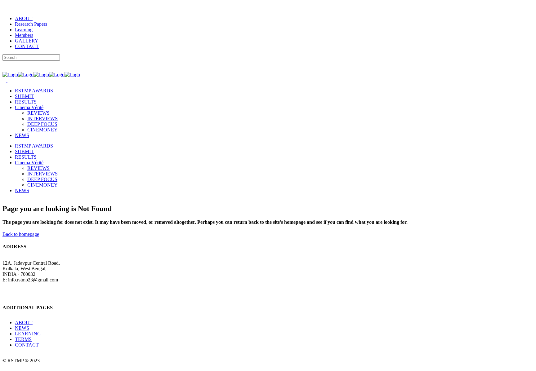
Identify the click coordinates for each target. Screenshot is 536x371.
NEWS (22, 328)
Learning (24, 29)
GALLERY (26, 40)
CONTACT (27, 46)
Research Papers (31, 24)
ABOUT (24, 18)
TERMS (23, 339)
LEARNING (28, 333)
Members (24, 35)
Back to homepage (20, 234)
